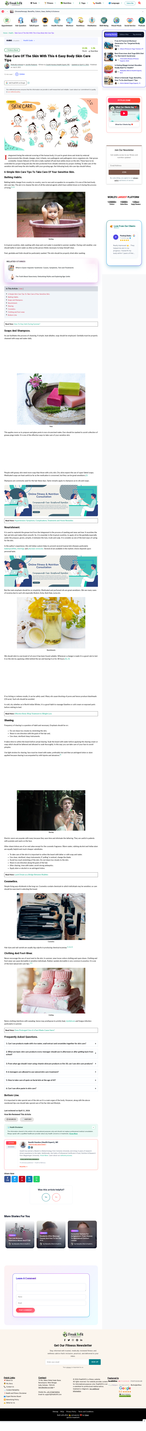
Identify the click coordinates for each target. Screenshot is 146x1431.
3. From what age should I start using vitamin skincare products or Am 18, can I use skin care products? (49, 1064)
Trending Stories (111, 34)
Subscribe (130, 3)
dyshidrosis (70, 1021)
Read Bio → (23, 1166)
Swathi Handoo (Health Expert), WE (43, 1142)
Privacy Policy (71, 1411)
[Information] (28, 83)
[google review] (125, 1389)
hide (21, 289)
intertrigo (20, 549)
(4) (66, 659)
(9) (72, 947)
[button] (139, 3)
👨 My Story (8, 1383)
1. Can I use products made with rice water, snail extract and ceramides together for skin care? (46, 1044)
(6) (60, 754)
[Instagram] (73, 1340)
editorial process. (66, 1155)
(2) (14, 187)
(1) (12, 187)
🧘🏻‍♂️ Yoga (82, 3)
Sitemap (55, 1411)
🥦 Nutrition (65, 3)
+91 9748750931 (53, 1392)
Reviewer (11, 1147)
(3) (87, 475)
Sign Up (94, 1362)
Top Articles (137, 34)
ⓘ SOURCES (11, 1119)
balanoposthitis (10, 549)
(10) (31, 963)
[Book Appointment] (51, 500)
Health (11, 33)
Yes (46, 1197)
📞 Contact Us (9, 1387)
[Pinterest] (77, 1340)
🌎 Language (113, 3)
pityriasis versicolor (35, 549)
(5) (69, 659)
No (56, 1197)
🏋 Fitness (48, 3)
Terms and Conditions (86, 1411)
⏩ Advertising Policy (11, 1399)
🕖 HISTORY (27, 1119)
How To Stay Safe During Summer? (27, 324)
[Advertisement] (51, 357)
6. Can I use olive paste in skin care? (21, 1088)
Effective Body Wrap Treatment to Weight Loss (33, 714)
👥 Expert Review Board (12, 1396)
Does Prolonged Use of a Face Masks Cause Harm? (35, 1030)
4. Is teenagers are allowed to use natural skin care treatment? (32, 1072)
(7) (68, 947)
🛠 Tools (33, 3)
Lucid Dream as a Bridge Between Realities (31, 875)
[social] (29, 1147)
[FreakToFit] (13, 3)
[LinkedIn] (81, 1340)
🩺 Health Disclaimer (50, 1127)
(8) (70, 947)
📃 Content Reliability (11, 1390)
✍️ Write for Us (9, 1403)
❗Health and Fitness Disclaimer (15, 1393)
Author (11, 1142)
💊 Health (97, 3)
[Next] (142, 11)
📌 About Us (8, 1380)
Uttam (87, 1415)
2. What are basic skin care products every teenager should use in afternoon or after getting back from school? (49, 1053)
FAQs (62, 1411)
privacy (68, 1367)
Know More (73, 1133)
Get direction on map (45, 1387)
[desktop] (51, 571)
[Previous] (7, 11)
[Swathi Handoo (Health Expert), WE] (23, 1144)
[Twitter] (69, 1340)
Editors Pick (124, 34)
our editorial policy (14, 92)
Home (5, 33)
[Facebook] (65, 1340)
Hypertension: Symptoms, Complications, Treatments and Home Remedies (44, 521)
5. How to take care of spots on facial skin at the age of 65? (31, 1080)
